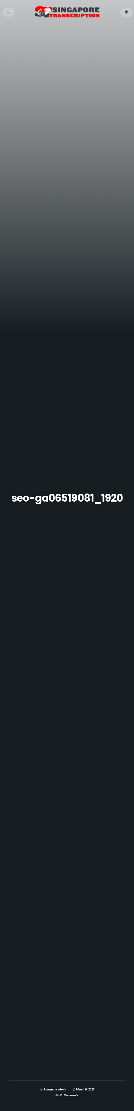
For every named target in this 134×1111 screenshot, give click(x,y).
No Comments (69, 1095)
